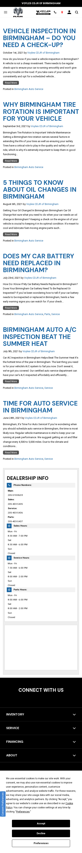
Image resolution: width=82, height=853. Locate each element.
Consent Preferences (2, 804)
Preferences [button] (23, 811)
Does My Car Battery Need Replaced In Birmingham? (38, 263)
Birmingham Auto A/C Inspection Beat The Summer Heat (39, 337)
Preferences (41, 843)
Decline (41, 833)
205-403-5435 (15, 504)
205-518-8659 (15, 495)
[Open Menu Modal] (5, 12)
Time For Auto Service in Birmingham (40, 406)
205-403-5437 (15, 521)
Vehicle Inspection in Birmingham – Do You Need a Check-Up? (39, 38)
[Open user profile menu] (69, 12)
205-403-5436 (15, 512)
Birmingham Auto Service (28, 89)
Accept (41, 823)
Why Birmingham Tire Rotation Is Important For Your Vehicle (41, 111)
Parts (47, 314)
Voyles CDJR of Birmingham (43, 52)
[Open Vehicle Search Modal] (76, 12)
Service (55, 314)
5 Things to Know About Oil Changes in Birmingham (39, 189)
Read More (11, 82)
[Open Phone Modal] (55, 12)
